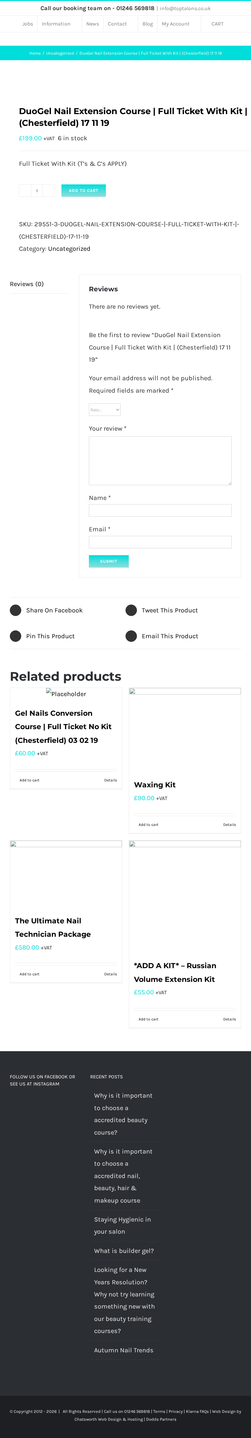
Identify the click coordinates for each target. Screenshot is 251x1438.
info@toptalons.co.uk (185, 8)
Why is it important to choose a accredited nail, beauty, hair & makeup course (123, 1176)
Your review (107, 428)
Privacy (176, 1411)
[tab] (40, 284)
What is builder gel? (124, 1251)
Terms (159, 1411)
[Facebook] (12, 1103)
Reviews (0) (27, 284)
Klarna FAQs (197, 1411)
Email (99, 529)
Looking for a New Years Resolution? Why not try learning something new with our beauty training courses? (124, 1300)
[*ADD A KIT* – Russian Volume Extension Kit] (185, 896)
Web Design (224, 1411)
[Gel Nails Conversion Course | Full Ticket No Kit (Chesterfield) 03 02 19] (66, 694)
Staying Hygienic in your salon (122, 1225)
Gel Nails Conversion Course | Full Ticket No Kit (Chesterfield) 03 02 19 (63, 727)
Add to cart (83, 190)
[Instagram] (21, 1103)
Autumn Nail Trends (124, 1350)
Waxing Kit (155, 784)
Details (110, 780)
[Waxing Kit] (185, 730)
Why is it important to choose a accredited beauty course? (123, 1114)
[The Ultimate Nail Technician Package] (66, 874)
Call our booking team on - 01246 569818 (98, 8)
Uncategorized (69, 248)
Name (100, 498)
